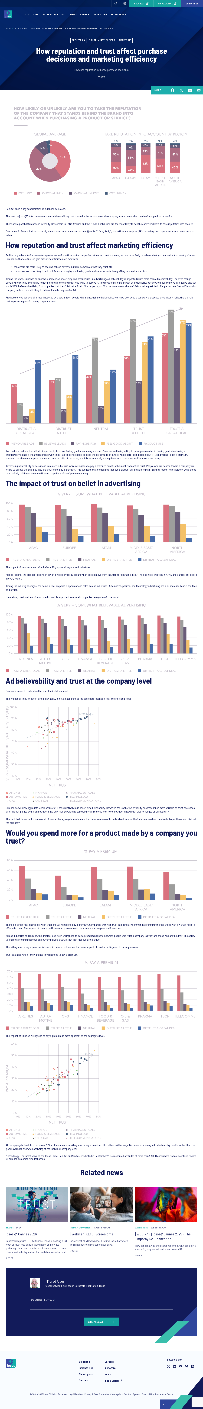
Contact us (192, 3)
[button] (115, 3)
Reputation (78, 40)
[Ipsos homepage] (9, 14)
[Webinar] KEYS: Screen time (91, 1234)
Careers (85, 14)
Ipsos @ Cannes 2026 (21, 1234)
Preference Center (164, 1394)
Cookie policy (116, 1394)
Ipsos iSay (139, 3)
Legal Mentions (76, 1394)
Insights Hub (21, 28)
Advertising (141, 1227)
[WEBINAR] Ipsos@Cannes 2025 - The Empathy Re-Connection (163, 1236)
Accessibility (148, 1394)
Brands (10, 1227)
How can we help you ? (42, 1299)
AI (62, 14)
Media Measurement (81, 1227)
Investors (110, 1368)
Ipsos (8, 28)
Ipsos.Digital (165, 3)
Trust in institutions (102, 40)
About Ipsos (86, 1374)
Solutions (32, 14)
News (108, 1374)
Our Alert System (132, 1394)
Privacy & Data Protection (97, 1394)
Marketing (125, 40)
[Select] (124, 3)
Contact (83, 1380)
